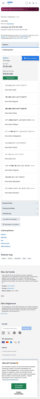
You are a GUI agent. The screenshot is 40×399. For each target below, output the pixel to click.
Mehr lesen (4, 313)
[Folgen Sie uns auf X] (9, 333)
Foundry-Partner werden (9, 351)
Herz (29, 258)
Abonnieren (26, 328)
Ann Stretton (24, 35)
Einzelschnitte (7, 203)
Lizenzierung (6, 213)
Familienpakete (7, 50)
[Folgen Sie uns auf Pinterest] (15, 333)
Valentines (17, 258)
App (2, 240)
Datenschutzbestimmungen (10, 379)
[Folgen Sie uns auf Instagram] (4, 333)
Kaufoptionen (10, 78)
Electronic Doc (5, 243)
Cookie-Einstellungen (18, 393)
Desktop (3, 234)
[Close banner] (36, 9)
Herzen (10, 258)
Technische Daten (8, 208)
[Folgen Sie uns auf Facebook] (21, 333)
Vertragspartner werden (9, 355)
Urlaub (4, 258)
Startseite (4, 17)
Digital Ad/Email (5, 246)
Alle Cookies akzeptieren (19, 386)
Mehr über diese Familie (21, 38)
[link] (33, 3)
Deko (24, 258)
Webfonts (4, 237)
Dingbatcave (11, 17)
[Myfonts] (10, 4)
